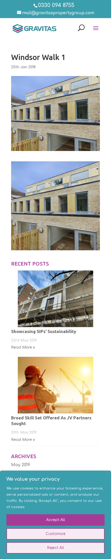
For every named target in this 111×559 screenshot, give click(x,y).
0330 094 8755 (56, 5)
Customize (56, 534)
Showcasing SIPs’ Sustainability (43, 331)
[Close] (107, 473)
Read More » (23, 347)
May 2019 (20, 465)
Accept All (55, 520)
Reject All (55, 548)
